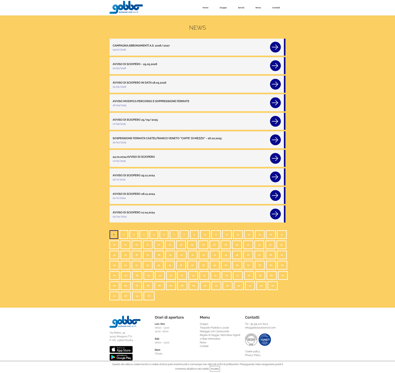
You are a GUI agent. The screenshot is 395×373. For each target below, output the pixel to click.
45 (237, 255)
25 (192, 245)
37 (148, 255)
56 (181, 265)
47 (259, 255)
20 (136, 245)
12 (227, 234)
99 (137, 296)
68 (137, 275)
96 (272, 285)
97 (114, 296)
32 (270, 245)
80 (271, 275)
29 (237, 245)
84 (137, 285)
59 (215, 265)
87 (171, 285)
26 (203, 245)
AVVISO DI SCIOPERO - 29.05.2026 (135, 64)
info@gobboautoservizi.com (260, 327)
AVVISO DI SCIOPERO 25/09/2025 (135, 119)
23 (170, 245)
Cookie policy (252, 351)
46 (248, 255)
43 (215, 255)
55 (170, 265)
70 (160, 275)
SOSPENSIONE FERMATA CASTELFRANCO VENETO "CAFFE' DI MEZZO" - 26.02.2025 (167, 138)
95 (261, 285)
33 (281, 245)
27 (214, 245)
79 (260, 275)
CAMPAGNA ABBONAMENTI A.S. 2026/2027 (141, 45)
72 (182, 275)
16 (271, 234)
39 (170, 255)
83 (126, 285)
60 (226, 265)
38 (159, 255)
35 (125, 255)
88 (182, 285)
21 (148, 245)
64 (271, 265)
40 (181, 255)
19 (125, 245)
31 (259, 245)
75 (215, 275)
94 (250, 285)
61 (237, 265)
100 (149, 296)
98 (126, 296)
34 (114, 255)
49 (282, 255)
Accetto (215, 369)
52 (136, 265)
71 (171, 275)
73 (193, 275)
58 (203, 265)
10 (205, 234)
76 (226, 275)
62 (248, 265)
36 (136, 255)
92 (227, 285)
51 (126, 265)
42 (204, 255)
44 (226, 255)
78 (249, 275)
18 (114, 245)
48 (270, 255)
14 (249, 234)
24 (181, 245)
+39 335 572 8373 (258, 323)
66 (114, 275)
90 (205, 285)
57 (192, 265)
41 (193, 255)
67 (126, 275)
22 (159, 245)
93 (239, 285)
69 (148, 275)
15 (260, 234)
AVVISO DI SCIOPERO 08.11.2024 (134, 193)
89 (193, 285)
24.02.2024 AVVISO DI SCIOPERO (134, 156)
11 (216, 234)
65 (282, 265)
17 (282, 234)
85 (148, 285)
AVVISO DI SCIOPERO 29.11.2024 (134, 175)
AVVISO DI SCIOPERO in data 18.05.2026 (139, 82)
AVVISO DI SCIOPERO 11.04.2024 (134, 212)
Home (205, 7)
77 (238, 275)
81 (283, 275)
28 (226, 245)
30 (248, 245)
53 (148, 265)
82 (114, 285)
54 (159, 265)
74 (204, 275)
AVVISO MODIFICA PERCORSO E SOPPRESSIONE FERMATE (151, 101)
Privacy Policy (253, 355)
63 (260, 265)
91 (216, 285)
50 (114, 265)
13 (238, 234)
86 (159, 285)
